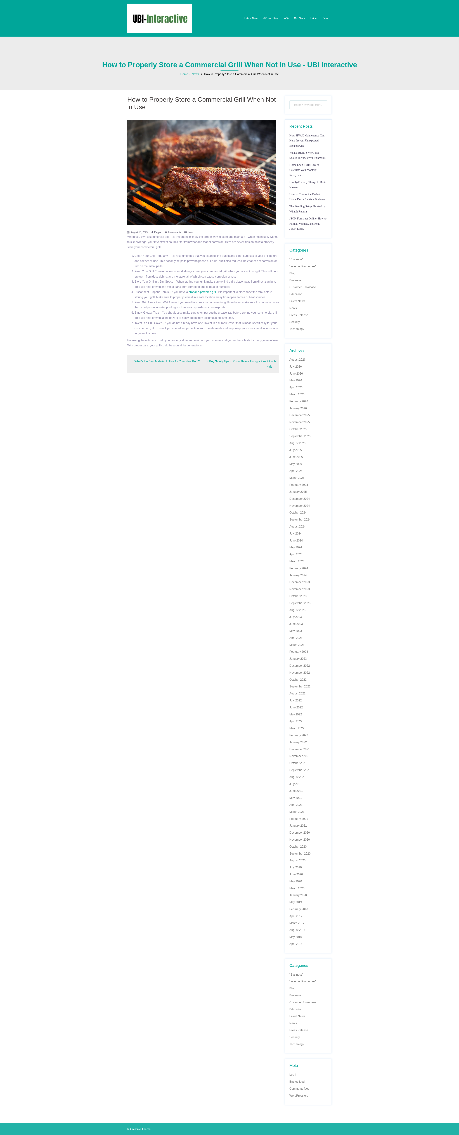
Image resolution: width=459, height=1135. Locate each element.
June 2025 (296, 456)
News (195, 74)
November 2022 (299, 672)
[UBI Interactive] (159, 18)
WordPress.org (298, 1095)
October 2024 (298, 512)
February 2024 (298, 568)
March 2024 (296, 561)
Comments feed (299, 1088)
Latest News (251, 18)
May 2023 (295, 630)
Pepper (158, 232)
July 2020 (295, 867)
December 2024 (299, 498)
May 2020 (295, 881)
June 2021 (296, 790)
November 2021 (299, 756)
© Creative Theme (139, 1129)
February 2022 (298, 735)
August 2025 (297, 443)
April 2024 (295, 554)
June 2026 (296, 373)
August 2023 (297, 610)
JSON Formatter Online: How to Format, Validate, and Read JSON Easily (307, 223)
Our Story (299, 18)
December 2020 (299, 832)
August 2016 (297, 929)
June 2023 (296, 623)
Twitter (314, 18)
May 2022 (295, 714)
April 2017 (295, 916)
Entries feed (297, 1081)
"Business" (296, 259)
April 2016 (295, 943)
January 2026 (298, 408)
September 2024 (300, 519)
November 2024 (299, 505)
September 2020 (300, 853)
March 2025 (296, 477)
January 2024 (298, 575)
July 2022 (295, 700)
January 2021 (298, 825)
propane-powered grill (203, 292)
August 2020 (297, 860)
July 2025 (295, 449)
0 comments (174, 232)
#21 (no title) (270, 18)
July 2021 (295, 784)
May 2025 (295, 463)
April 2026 (295, 387)
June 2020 (296, 874)
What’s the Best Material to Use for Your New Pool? (167, 361)
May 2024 (295, 547)
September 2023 (300, 603)
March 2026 (296, 394)
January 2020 (298, 895)
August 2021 (297, 777)
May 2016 (295, 936)
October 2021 (298, 763)
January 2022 (298, 742)
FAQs (286, 18)
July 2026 (295, 366)
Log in (293, 1074)
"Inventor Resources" (302, 266)
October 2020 (298, 846)
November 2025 (299, 422)
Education (295, 294)
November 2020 (299, 839)
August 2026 (297, 359)
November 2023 (299, 589)
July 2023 (295, 616)
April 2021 (295, 804)
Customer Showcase (302, 287)
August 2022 (297, 693)
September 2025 (300, 436)
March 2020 (296, 888)
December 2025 (299, 415)
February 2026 (298, 401)
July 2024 (295, 533)
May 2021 (295, 797)
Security (294, 321)
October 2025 (298, 429)
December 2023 (299, 582)
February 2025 (298, 484)
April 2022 (295, 721)
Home (184, 74)
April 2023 (295, 637)
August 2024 (297, 526)
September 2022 (300, 686)
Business (295, 280)
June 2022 (296, 707)
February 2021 (298, 818)
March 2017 (296, 922)
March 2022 (296, 728)
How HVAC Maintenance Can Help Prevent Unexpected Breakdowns (307, 140)
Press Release (298, 315)
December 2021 (299, 749)
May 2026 (295, 380)
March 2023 (296, 644)
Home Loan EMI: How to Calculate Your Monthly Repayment (304, 170)
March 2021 (296, 811)
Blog (292, 273)
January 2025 (298, 491)
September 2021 (300, 770)
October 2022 (298, 679)
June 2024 (296, 540)
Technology (296, 328)
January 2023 (298, 658)
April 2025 (295, 470)
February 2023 (298, 651)
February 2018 (298, 909)
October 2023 (298, 596)
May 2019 (295, 902)
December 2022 (299, 665)
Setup (326, 18)
